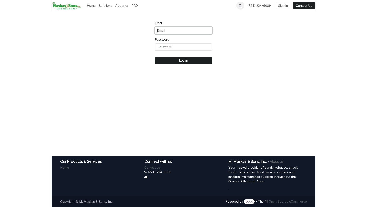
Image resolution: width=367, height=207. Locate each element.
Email (158, 23)
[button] (240, 6)
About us (276, 161)
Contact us (152, 167)
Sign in (283, 5)
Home (64, 167)
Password (162, 39)
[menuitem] (91, 5)
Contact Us (304, 5)
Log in (183, 60)
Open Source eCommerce (288, 201)
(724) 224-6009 (259, 5)
